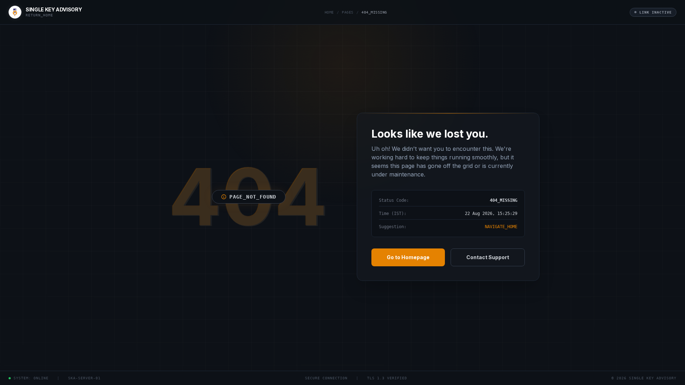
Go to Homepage (408, 257)
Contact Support (487, 257)
